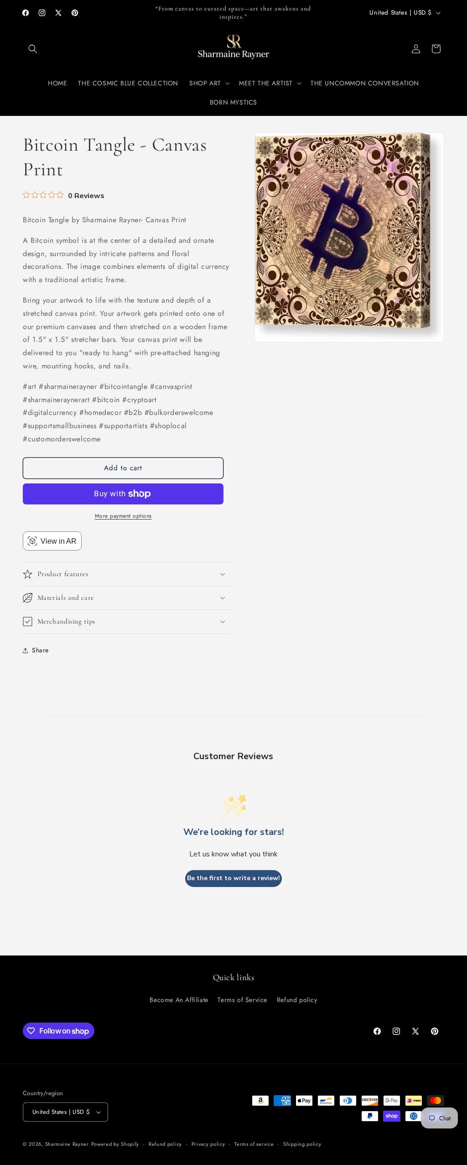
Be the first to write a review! (233, 878)
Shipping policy (302, 1144)
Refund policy (297, 999)
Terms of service (254, 1144)
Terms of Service (242, 999)
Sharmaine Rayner (67, 1144)
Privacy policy (208, 1144)
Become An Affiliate (179, 999)
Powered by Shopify (115, 1144)
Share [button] (40, 650)
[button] (33, 49)
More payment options (123, 516)
